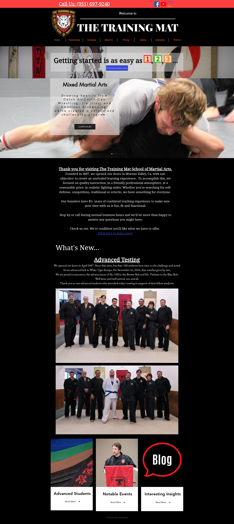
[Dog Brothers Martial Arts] (119, 153)
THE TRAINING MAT (127, 27)
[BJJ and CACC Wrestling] (111, 153)
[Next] (220, 118)
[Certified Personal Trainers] (122, 153)
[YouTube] (163, 4)
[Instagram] (170, 4)
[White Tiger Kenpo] (114, 153)
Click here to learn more (115, 233)
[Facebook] (157, 4)
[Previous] (14, 118)
